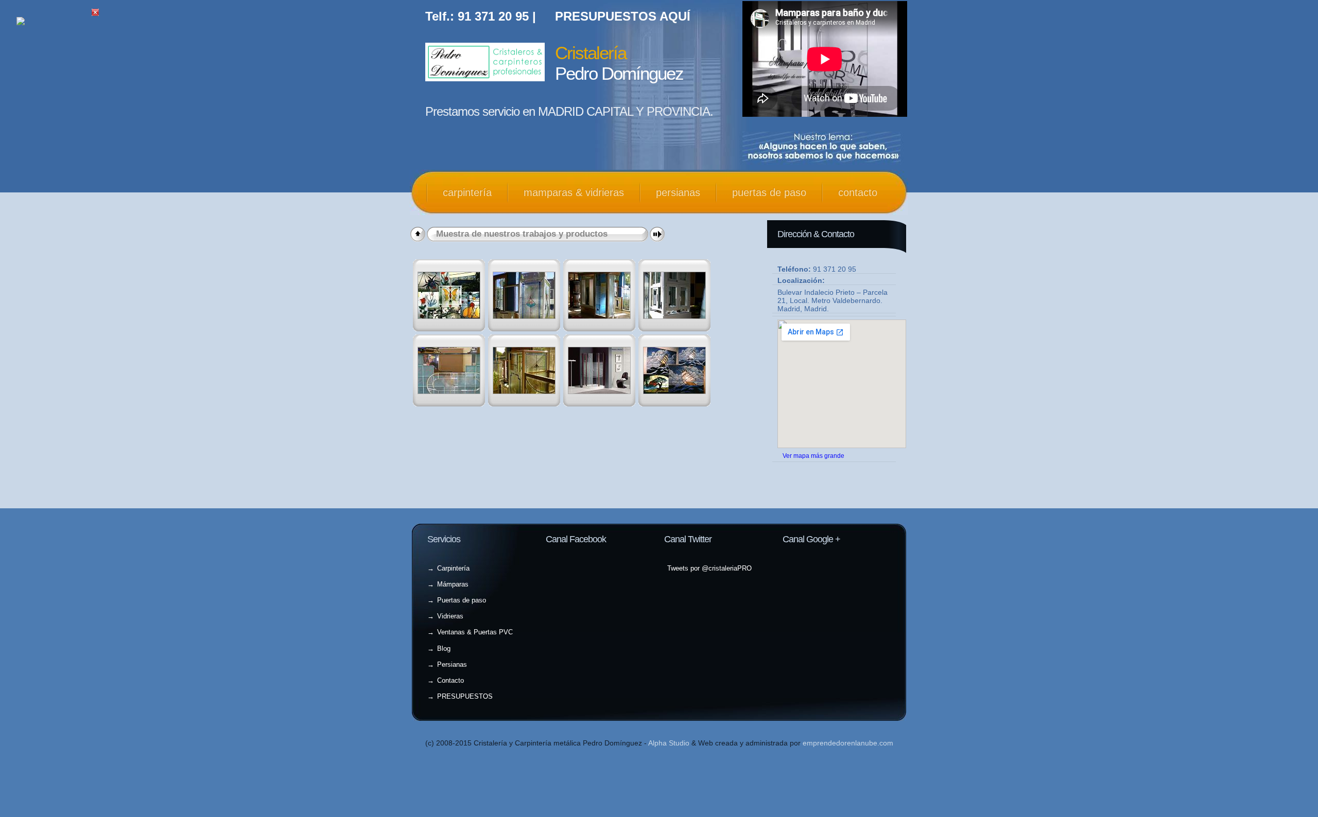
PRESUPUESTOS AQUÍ (622, 16)
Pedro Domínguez (619, 63)
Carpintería (467, 192)
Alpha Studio (668, 743)
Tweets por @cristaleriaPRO (709, 568)
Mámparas (453, 584)
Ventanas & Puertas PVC (475, 632)
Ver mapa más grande (813, 455)
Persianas (678, 192)
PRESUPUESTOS (465, 696)
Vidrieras (450, 616)
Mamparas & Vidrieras (574, 192)
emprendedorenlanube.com (848, 743)
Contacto (857, 192)
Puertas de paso (769, 192)
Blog (443, 648)
